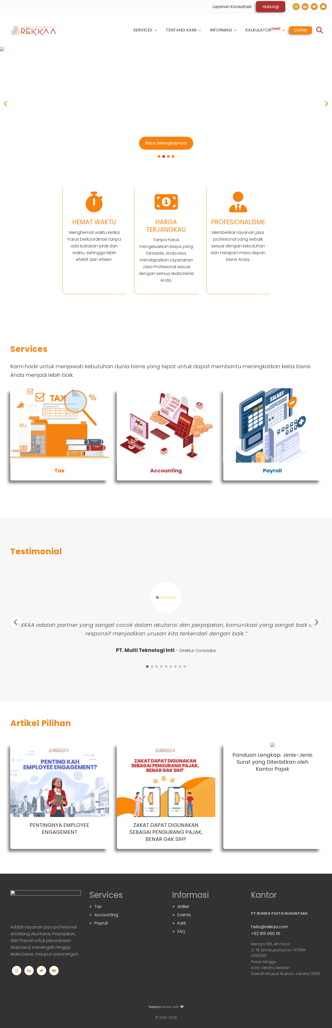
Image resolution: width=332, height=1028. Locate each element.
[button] (166, 103)
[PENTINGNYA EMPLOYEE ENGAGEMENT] (59, 780)
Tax (59, 470)
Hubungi (270, 7)
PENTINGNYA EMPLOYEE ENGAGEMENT (59, 828)
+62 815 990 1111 (265, 934)
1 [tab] (147, 666)
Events (184, 915)
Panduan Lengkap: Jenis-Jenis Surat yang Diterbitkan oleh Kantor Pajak (272, 762)
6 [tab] (170, 666)
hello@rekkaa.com (269, 927)
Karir (181, 923)
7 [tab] (175, 666)
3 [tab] (156, 666)
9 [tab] (184, 666)
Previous (16, 622)
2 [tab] (152, 666)
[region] (166, 103)
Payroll (272, 470)
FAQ (181, 931)
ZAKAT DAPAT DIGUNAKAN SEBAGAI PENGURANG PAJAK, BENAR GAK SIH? (165, 832)
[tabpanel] (166, 618)
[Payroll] (272, 425)
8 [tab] (180, 666)
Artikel (183, 907)
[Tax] (59, 425)
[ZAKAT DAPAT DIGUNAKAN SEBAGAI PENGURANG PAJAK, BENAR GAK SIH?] (166, 780)
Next (316, 622)
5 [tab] (166, 666)
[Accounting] (166, 425)
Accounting (166, 470)
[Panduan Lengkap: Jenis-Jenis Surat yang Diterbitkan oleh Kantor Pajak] (272, 745)
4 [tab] (161, 666)
